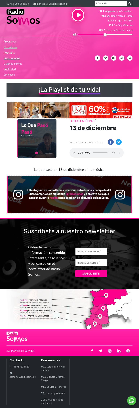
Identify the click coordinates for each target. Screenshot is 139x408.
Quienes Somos (13, 63)
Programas (10, 41)
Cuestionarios (12, 58)
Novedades (10, 47)
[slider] (105, 34)
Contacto (9, 74)
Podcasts (9, 52)
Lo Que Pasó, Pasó (83, 121)
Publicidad (10, 69)
